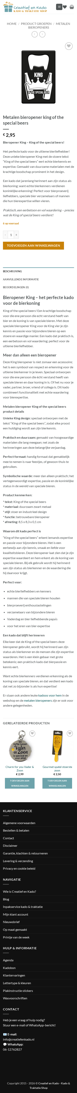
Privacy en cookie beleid (19, 868)
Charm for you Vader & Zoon (20, 768)
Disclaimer (10, 845)
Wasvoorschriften (15, 998)
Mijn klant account (15, 914)
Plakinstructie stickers (18, 990)
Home (12, 23)
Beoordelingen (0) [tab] (16, 287)
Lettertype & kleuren (17, 983)
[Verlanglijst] (65, 7)
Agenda (8, 960)
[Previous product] (42, 34)
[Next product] (35, 34)
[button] (59, 7)
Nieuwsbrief (11, 922)
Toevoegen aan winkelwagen (33, 245)
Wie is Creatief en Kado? (19, 891)
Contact (8, 838)
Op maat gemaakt (15, 929)
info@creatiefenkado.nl (18, 1039)
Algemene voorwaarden (19, 823)
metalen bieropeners (38, 700)
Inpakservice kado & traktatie (23, 906)
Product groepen (36, 23)
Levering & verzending (18, 861)
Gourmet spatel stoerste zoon (57, 768)
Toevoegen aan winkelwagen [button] (19, 783)
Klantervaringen (14, 975)
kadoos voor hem (50, 695)
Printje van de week (16, 937)
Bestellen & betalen (16, 830)
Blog (6, 899)
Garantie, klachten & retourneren (25, 853)
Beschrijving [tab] (12, 271)
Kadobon (9, 968)
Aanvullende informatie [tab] (21, 279)
